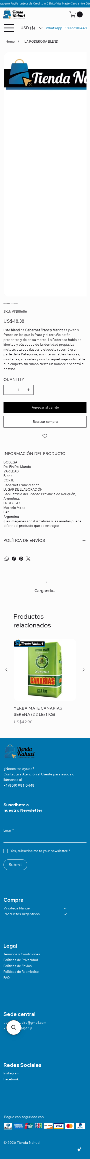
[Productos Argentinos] (65, 914)
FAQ (7, 978)
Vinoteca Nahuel (17, 908)
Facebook (11, 1079)
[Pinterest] (21, 559)
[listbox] (31, 28)
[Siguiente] (83, 670)
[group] (45, 685)
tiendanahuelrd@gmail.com (25, 1022)
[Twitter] (28, 559)
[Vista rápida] (45, 670)
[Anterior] (7, 670)
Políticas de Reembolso (21, 972)
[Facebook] (14, 559)
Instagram (11, 1073)
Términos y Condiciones (22, 954)
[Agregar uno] (29, 390)
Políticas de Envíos (18, 966)
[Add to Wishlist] (45, 436)
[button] (77, 14)
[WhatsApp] (7, 559)
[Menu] (9, 28)
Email (9, 830)
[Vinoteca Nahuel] (65, 908)
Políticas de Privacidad (21, 960)
